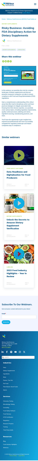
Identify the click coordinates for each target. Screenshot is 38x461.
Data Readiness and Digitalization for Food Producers (18, 175)
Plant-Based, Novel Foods (10, 386)
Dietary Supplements (9, 370)
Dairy (4, 367)
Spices (5, 390)
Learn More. (27, 12)
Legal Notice (21, 455)
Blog (4, 441)
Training (5, 427)
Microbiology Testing (9, 404)
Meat (4, 377)
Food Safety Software (9, 410)
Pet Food (5, 383)
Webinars (5, 447)
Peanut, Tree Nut (8, 380)
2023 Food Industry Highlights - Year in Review (17, 273)
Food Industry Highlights (10, 444)
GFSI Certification (8, 417)
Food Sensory (7, 414)
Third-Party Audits (8, 430)
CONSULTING (21, 49)
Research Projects (8, 423)
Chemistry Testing (8, 401)
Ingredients (6, 374)
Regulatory (6, 420)
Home (4, 19)
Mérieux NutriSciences (14, 41)
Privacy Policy (13, 455)
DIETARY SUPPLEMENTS (9, 49)
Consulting (6, 407)
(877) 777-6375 (6, 347)
